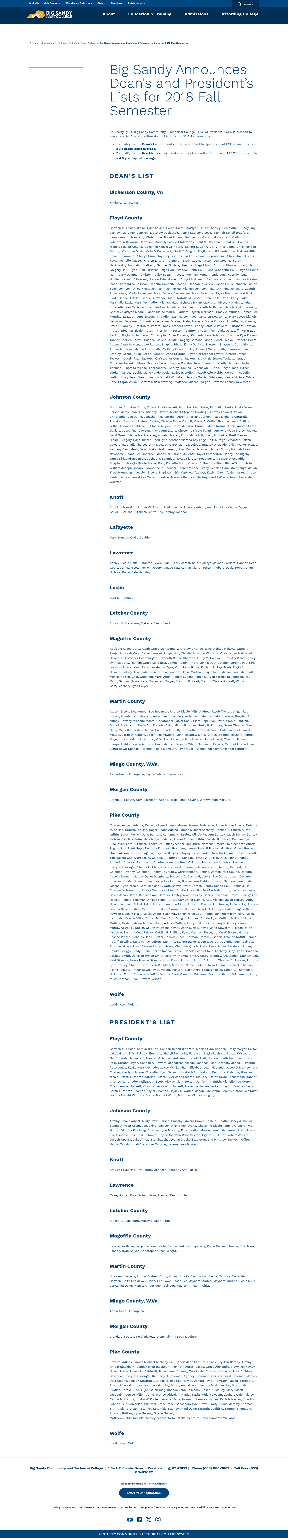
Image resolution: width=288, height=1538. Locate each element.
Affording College (240, 14)
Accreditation (129, 1507)
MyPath (34, 3)
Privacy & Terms (178, 1507)
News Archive (88, 43)
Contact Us (228, 1507)
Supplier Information (153, 1507)
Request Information (133, 1483)
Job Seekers (52, 3)
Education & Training (150, 14)
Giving (101, 3)
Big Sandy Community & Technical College (53, 43)
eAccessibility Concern (205, 1507)
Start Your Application (144, 1493)
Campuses (69, 1507)
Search (248, 4)
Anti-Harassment (107, 1507)
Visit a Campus (158, 1483)
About (109, 14)
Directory (116, 3)
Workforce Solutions (79, 3)
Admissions (196, 14)
